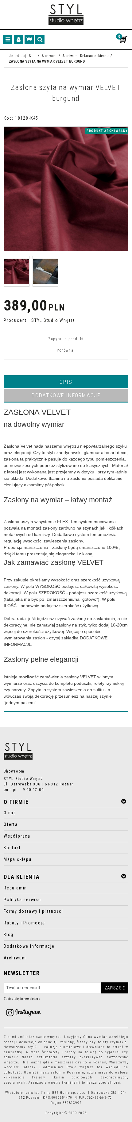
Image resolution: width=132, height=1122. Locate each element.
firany (82, 1042)
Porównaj (66, 350)
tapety (70, 1052)
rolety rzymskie (112, 1042)
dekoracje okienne (35, 1042)
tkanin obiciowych (72, 1077)
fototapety (51, 1052)
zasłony (67, 1042)
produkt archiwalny (107, 131)
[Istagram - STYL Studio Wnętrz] (24, 1012)
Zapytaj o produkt (66, 339)
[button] (66, 381)
